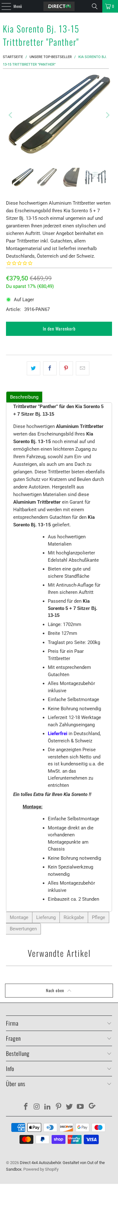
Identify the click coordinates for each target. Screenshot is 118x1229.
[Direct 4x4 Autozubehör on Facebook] (26, 1107)
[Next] (107, 115)
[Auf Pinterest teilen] (66, 368)
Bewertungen (23, 929)
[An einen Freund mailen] (82, 368)
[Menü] (3, 6)
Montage (19, 917)
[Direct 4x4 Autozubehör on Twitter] (69, 1107)
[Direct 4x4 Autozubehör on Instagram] (37, 1107)
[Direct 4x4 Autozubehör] (59, 6)
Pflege (98, 917)
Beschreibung (24, 397)
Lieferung (46, 917)
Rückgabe (74, 917)
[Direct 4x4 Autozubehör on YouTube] (80, 1107)
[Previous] (11, 115)
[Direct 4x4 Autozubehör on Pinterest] (59, 1107)
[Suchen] (95, 6)
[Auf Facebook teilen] (50, 368)
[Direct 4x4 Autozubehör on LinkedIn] (48, 1107)
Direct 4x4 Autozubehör (40, 1162)
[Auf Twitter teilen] (33, 368)
